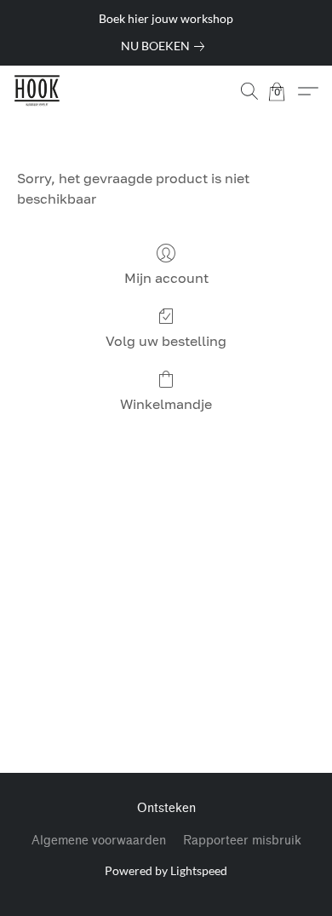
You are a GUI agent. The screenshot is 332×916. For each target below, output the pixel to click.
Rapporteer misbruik (242, 840)
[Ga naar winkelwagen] (285, 91)
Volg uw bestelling (166, 340)
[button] (38, 91)
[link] (166, 46)
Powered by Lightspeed (166, 870)
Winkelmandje (166, 403)
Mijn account (166, 277)
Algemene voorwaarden (98, 840)
